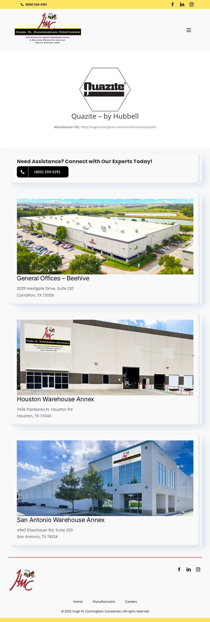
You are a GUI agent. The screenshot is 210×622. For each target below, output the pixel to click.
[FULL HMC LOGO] (48, 14)
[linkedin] (182, 4)
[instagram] (191, 4)
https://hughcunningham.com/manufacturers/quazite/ (118, 127)
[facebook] (172, 4)
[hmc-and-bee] (22, 567)
